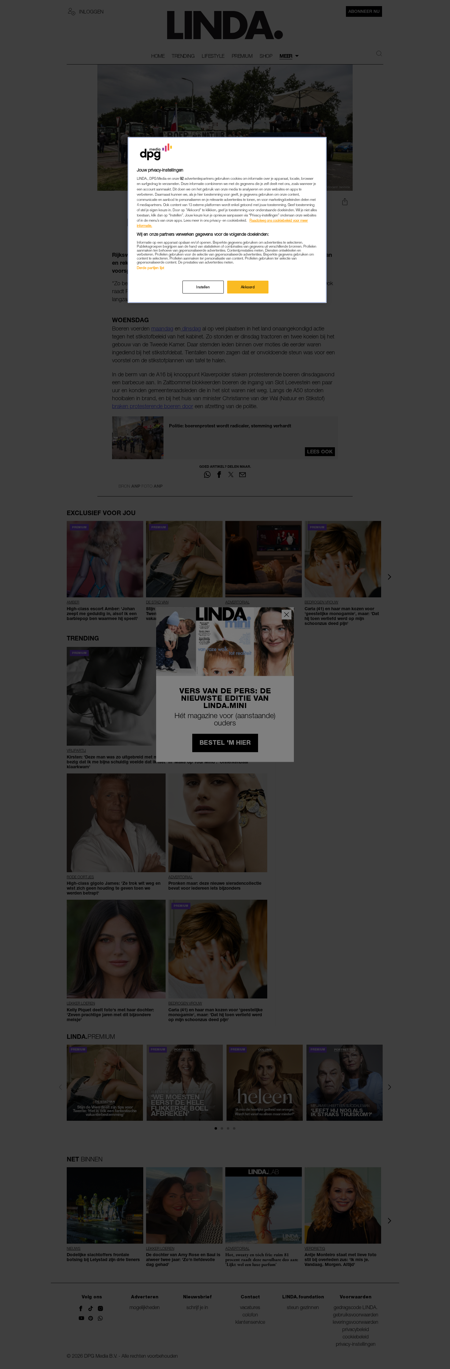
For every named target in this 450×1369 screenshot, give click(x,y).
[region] (227, 220)
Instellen (203, 287)
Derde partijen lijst (150, 268)
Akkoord (248, 287)
